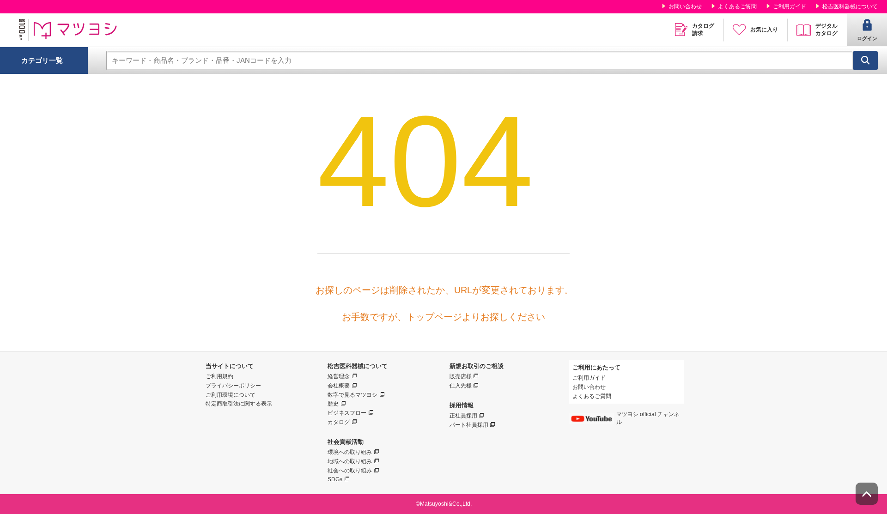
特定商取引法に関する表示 (239, 403)
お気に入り (764, 29)
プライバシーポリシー (233, 385)
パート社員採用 (469, 425)
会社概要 (339, 385)
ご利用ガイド (789, 6)
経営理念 (339, 376)
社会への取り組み (350, 470)
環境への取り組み (350, 452)
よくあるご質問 (737, 6)
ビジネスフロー (347, 413)
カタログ (339, 422)
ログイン (867, 38)
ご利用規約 (219, 376)
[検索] (865, 60)
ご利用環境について (230, 395)
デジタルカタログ (826, 29)
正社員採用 (463, 415)
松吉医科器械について (850, 6)
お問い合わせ (685, 6)
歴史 (333, 403)
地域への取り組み (350, 461)
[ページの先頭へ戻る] (867, 494)
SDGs (335, 479)
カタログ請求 (703, 29)
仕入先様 (461, 385)
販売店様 (461, 376)
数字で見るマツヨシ (352, 395)
